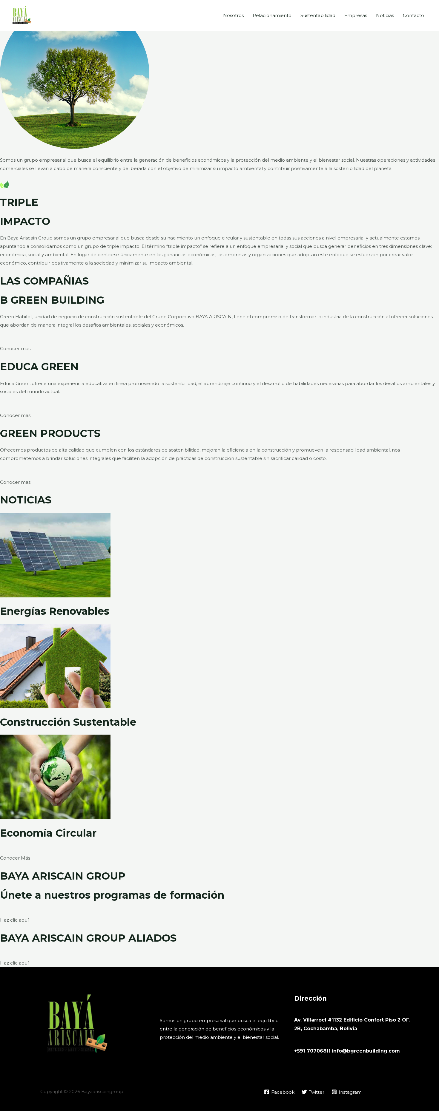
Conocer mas (15, 348)
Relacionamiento (272, 15)
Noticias (385, 15)
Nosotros (233, 15)
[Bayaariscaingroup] (21, 15)
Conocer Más (15, 858)
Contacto (413, 15)
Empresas (355, 15)
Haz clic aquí (14, 920)
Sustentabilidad (317, 15)
